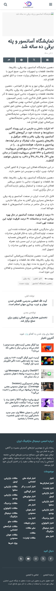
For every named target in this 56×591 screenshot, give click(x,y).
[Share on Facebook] (47, 59)
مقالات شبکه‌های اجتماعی (10, 528)
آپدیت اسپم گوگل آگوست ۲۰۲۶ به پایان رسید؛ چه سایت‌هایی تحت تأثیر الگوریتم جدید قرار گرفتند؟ (21, 360)
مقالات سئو (12, 521)
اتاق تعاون (37, 278)
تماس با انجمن (32, 574)
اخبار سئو (50, 536)
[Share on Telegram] (22, 59)
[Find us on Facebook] (51, 558)
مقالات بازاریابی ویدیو (10, 496)
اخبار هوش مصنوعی (30, 511)
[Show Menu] (50, 4)
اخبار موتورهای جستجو (29, 498)
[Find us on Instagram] (36, 558)
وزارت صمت (24, 283)
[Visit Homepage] (28, 5)
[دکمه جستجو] (5, 4)
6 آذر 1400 (48, 53)
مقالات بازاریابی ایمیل (10, 480)
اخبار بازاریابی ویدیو (48, 511)
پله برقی (26, 278)
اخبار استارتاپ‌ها (47, 483)
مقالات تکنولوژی (10, 508)
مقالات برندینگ (10, 503)
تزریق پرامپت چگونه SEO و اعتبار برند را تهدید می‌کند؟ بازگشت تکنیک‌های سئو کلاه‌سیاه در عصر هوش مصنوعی (21, 402)
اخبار (52, 478)
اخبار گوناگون (29, 491)
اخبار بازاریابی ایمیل (48, 494)
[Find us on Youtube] (28, 558)
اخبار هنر (31, 505)
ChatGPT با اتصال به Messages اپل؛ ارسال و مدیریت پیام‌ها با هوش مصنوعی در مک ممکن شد (21, 373)
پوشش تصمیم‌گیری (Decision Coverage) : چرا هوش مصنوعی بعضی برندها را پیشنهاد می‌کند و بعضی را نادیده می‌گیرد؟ (21, 388)
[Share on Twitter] (34, 59)
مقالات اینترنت (29, 538)
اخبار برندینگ (48, 518)
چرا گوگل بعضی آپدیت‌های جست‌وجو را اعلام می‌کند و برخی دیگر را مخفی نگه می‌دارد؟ (21, 347)
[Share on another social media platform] (9, 59)
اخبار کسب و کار (28, 486)
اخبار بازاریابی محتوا (48, 503)
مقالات (32, 533)
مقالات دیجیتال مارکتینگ (10, 514)
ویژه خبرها (12, 543)
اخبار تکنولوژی (48, 523)
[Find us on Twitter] (43, 558)
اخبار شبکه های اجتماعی (28, 480)
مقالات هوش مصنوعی (11, 536)
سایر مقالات (30, 528)
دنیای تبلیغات (29, 523)
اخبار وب (31, 518)
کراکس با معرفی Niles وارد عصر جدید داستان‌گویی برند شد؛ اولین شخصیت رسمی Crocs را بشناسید (22, 415)
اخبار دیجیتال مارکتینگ (48, 529)
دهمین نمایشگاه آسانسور (42, 283)
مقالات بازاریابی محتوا (10, 488)
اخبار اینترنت (48, 488)
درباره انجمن (48, 574)
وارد (26, 334)
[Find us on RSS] (21, 558)
